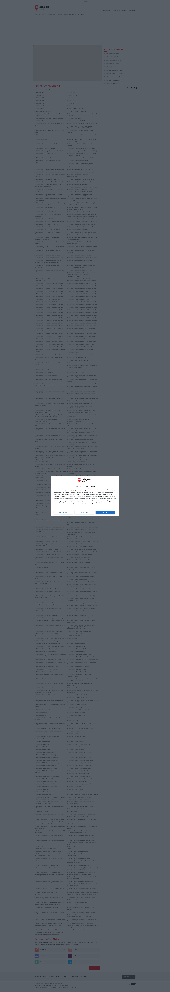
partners (62, 489)
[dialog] (85, 496)
